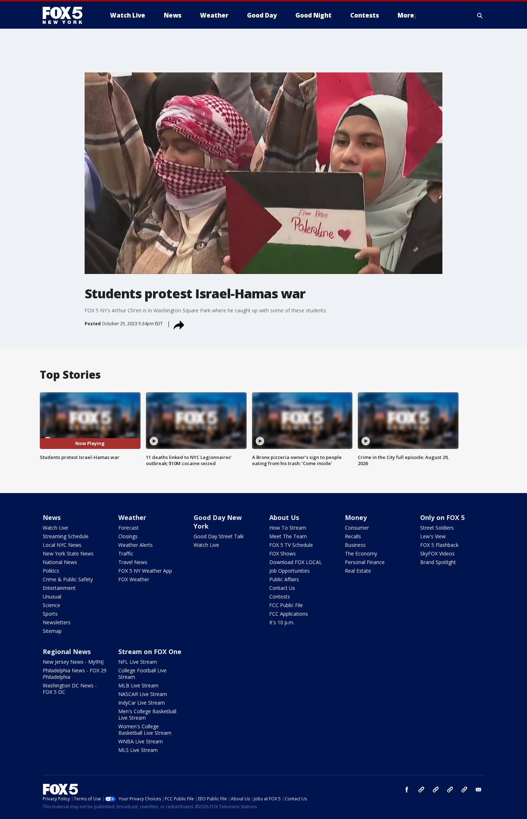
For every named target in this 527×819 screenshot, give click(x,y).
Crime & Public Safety (68, 579)
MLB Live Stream (138, 685)
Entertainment (59, 587)
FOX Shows (282, 553)
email (478, 789)
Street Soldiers (437, 527)
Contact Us (282, 587)
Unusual (52, 596)
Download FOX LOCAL (295, 562)
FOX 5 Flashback (439, 544)
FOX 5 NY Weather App (145, 570)
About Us (284, 517)
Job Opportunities (289, 570)
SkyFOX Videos (437, 553)
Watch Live (55, 527)
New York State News (68, 553)
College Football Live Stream (142, 673)
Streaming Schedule (66, 536)
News (52, 517)
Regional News (67, 651)
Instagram (421, 789)
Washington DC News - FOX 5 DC (70, 688)
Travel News (132, 562)
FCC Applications (288, 613)
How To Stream (287, 527)
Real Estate (358, 570)
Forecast (128, 527)
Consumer (357, 527)
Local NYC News (62, 544)
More (406, 15)
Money (356, 517)
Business (355, 544)
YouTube (450, 789)
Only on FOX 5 (442, 517)
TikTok (435, 789)
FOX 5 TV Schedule (291, 544)
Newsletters (57, 622)
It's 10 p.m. (281, 622)
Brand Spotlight (438, 562)
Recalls (353, 536)
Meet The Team (288, 536)
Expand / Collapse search (480, 15)
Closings (128, 536)
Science (51, 605)
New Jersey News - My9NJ (73, 661)
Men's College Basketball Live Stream (147, 714)
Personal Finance (365, 562)
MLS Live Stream (138, 750)
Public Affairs (284, 579)
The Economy (361, 553)
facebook (407, 789)
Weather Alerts (135, 544)
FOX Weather (133, 579)
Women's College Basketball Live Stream (144, 729)
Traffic (125, 553)
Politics (51, 570)
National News (60, 562)
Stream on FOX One (149, 651)
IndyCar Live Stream (141, 702)
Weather (132, 517)
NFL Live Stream (137, 661)
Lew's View (433, 536)
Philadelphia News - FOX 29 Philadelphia (74, 673)
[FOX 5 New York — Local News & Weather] (66, 15)
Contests (279, 596)
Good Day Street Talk (219, 536)
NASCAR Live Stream (142, 694)
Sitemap (52, 631)
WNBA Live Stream (140, 741)
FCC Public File (286, 605)
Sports (50, 613)
